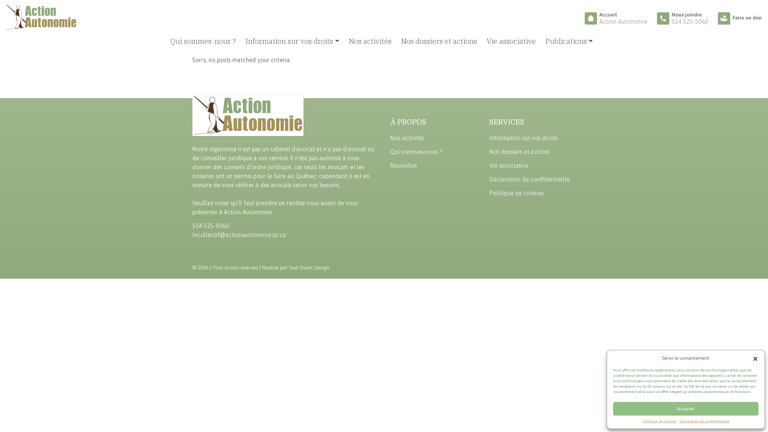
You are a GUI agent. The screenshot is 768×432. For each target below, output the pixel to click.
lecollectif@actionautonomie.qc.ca (239, 234)
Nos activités (370, 41)
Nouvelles (403, 165)
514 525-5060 (210, 225)
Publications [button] (566, 41)
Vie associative (511, 41)
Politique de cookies (659, 421)
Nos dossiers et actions (439, 41)
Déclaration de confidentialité (704, 421)
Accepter (686, 408)
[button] (755, 358)
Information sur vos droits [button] (289, 41)
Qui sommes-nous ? (203, 41)
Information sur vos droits (523, 137)
